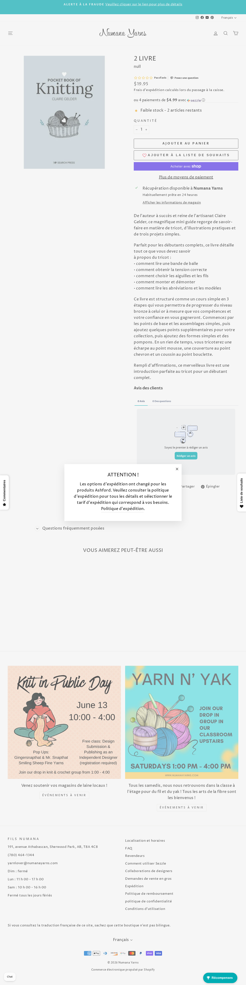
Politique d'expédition (122, 509)
